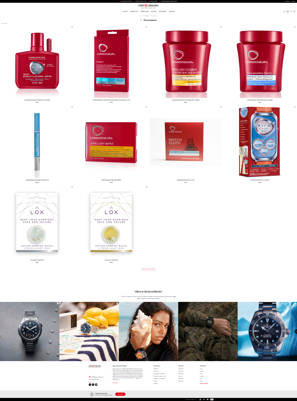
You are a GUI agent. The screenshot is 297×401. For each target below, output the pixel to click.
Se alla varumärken (204, 383)
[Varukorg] (294, 11)
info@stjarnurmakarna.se (97, 377)
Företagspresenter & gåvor (159, 373)
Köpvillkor (156, 383)
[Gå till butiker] (288, 11)
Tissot (201, 381)
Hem (140, 16)
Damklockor (181, 371)
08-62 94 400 (95, 379)
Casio (201, 369)
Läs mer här (115, 383)
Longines (202, 376)
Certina (201, 371)
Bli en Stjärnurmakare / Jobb (160, 376)
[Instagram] (93, 384)
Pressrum (156, 381)
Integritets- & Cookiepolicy (160, 378)
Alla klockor (180, 381)
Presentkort (180, 378)
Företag (293, 1)
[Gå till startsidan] (148, 6)
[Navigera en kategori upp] (141, 20)
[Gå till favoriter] (291, 11)
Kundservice (287, 1)
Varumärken (146, 16)
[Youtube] (96, 384)
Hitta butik (156, 369)
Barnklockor (181, 373)
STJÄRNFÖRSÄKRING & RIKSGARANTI (169, 1)
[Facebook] (90, 384)
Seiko (201, 378)
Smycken (180, 376)
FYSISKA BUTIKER (153, 1)
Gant (201, 373)
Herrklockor (181, 369)
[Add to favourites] (72, 27)
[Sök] (284, 11)
